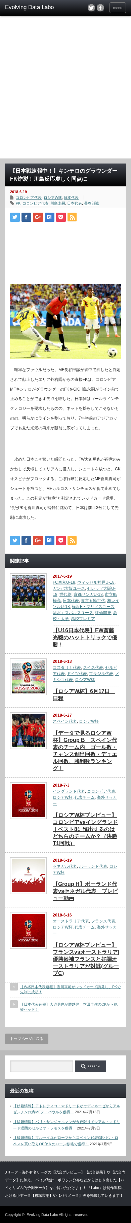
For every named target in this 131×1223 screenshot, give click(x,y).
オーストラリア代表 (71, 921)
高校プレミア (83, 618)
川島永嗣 (57, 203)
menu (117, 8)
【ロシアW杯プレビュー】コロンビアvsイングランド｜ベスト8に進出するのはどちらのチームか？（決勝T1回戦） (85, 829)
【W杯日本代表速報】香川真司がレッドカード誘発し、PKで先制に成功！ (70, 989)
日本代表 (71, 197)
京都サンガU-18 (88, 594)
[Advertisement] (65, 89)
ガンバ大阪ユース (69, 588)
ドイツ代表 (77, 673)
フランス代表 (103, 921)
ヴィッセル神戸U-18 (96, 582)
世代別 (65, 594)
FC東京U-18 (64, 582)
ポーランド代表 (93, 866)
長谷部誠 (91, 203)
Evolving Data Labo (42, 1215)
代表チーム (85, 797)
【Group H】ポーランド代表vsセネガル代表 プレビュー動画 (85, 891)
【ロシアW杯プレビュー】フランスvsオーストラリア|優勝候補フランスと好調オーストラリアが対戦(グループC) (86, 959)
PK (18, 203)
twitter (91, 7)
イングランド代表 (69, 791)
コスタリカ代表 (67, 667)
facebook (100, 7)
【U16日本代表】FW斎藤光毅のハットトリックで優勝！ (85, 637)
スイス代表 (93, 667)
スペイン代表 (65, 721)
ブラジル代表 (101, 673)
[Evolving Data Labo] (31, 7)
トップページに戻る (26, 1039)
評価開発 (103, 612)
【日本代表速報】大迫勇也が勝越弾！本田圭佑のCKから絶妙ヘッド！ (69, 1006)
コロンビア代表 (29, 197)
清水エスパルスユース (73, 612)
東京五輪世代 (93, 600)
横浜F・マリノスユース (93, 606)
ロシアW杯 (53, 197)
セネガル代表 (65, 866)
